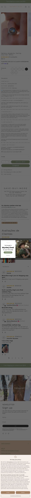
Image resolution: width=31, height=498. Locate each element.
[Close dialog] (29, 240)
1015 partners (10, 461)
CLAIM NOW (8, 252)
